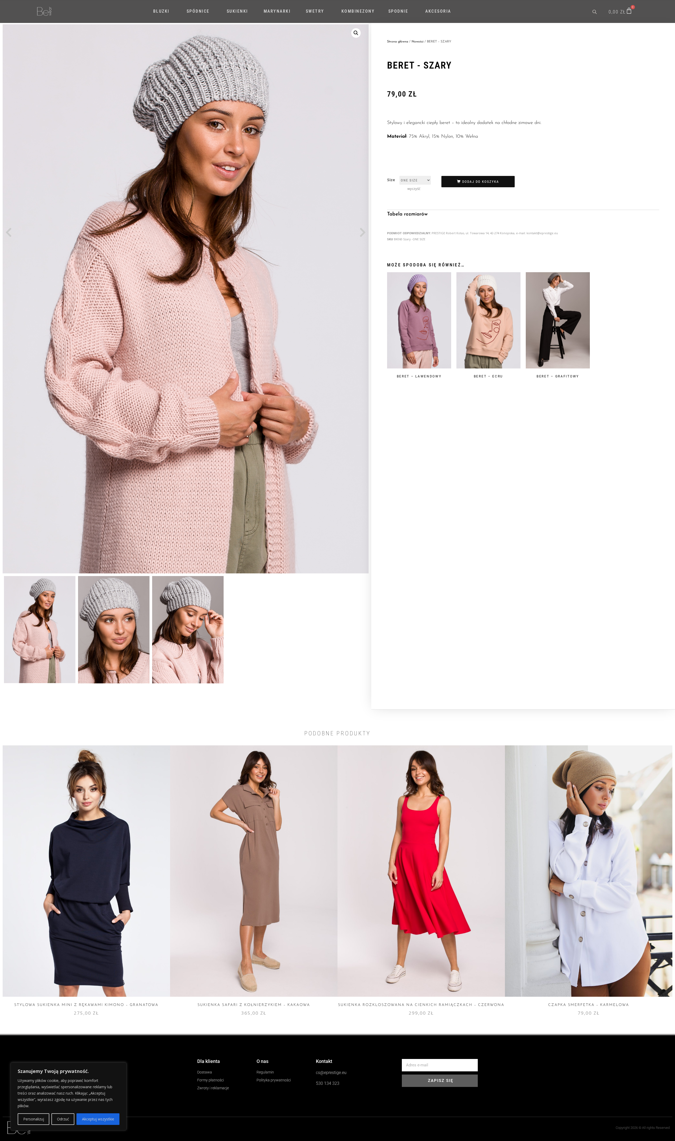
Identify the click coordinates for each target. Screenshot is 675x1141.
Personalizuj (33, 1118)
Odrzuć (63, 1118)
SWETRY (315, 11)
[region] (69, 1096)
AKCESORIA (438, 11)
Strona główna (397, 41)
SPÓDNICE (198, 11)
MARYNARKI (277, 11)
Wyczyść (413, 188)
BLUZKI (161, 11)
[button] (356, 33)
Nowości (417, 41)
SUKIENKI (237, 11)
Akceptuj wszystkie (98, 1118)
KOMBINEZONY (358, 11)
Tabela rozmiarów (407, 214)
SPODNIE (398, 11)
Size (391, 180)
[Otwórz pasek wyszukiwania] (595, 11)
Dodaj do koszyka (480, 182)
